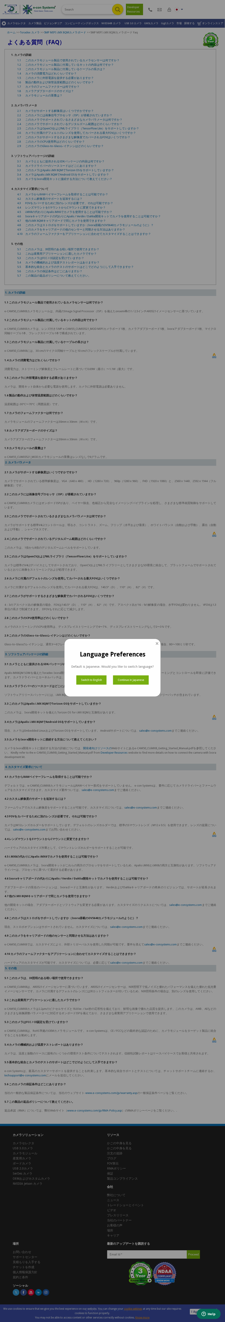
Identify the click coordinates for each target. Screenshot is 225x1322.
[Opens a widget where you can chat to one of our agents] (208, 1314)
